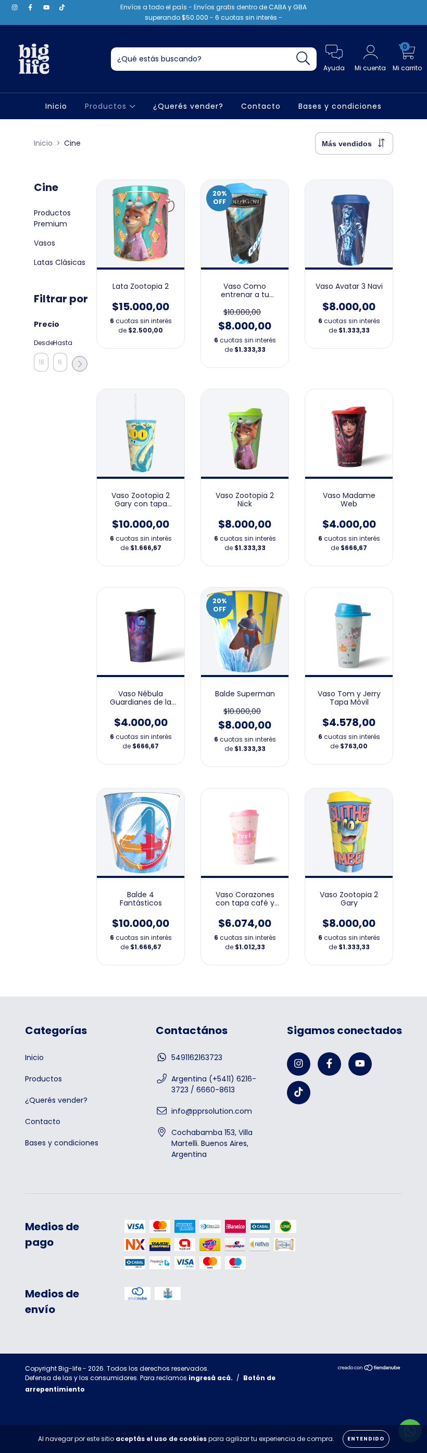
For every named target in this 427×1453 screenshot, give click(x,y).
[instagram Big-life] (15, 7)
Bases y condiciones (340, 106)
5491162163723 (196, 1057)
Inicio (56, 106)
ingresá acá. (211, 1377)
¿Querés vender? (188, 106)
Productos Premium (52, 218)
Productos (107, 106)
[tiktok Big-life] (62, 7)
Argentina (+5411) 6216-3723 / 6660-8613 (213, 1084)
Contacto (261, 106)
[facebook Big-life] (31, 7)
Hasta (60, 342)
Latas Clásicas (59, 262)
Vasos (44, 243)
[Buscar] (303, 58)
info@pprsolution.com (211, 1111)
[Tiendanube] (369, 1369)
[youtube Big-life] (47, 7)
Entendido (366, 1439)
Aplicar (79, 364)
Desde (41, 342)
